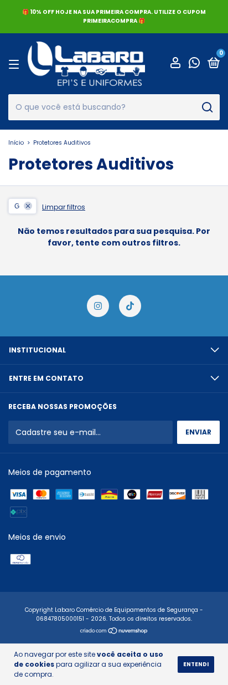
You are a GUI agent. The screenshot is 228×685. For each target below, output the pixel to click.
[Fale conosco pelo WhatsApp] (194, 64)
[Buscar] (207, 107)
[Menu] (15, 64)
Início (16, 143)
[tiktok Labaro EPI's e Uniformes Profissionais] (130, 306)
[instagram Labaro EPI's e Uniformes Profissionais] (98, 306)
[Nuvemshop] (114, 631)
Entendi (196, 664)
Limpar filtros (63, 207)
